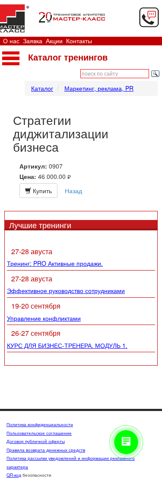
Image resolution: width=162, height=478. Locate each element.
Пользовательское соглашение (39, 433)
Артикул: (33, 166)
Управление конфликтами (44, 318)
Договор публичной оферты (35, 441)
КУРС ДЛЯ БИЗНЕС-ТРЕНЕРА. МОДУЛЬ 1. (67, 345)
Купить (41, 190)
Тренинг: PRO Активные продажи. (55, 263)
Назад (73, 190)
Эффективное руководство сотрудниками (66, 290)
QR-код (13, 475)
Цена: (27, 176)
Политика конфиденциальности (39, 424)
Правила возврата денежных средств (45, 450)
